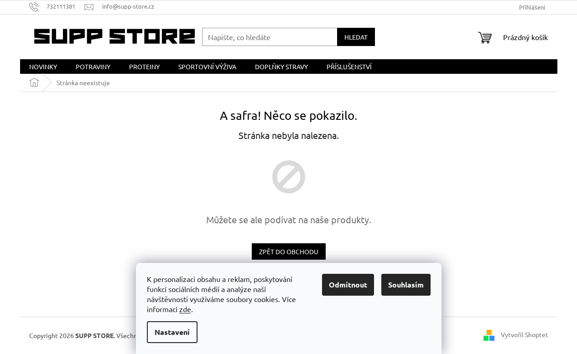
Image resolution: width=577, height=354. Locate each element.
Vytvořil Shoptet (524, 334)
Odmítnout (348, 284)
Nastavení (172, 332)
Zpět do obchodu (288, 251)
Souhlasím (406, 284)
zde (185, 308)
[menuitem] (43, 66)
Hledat (356, 37)
